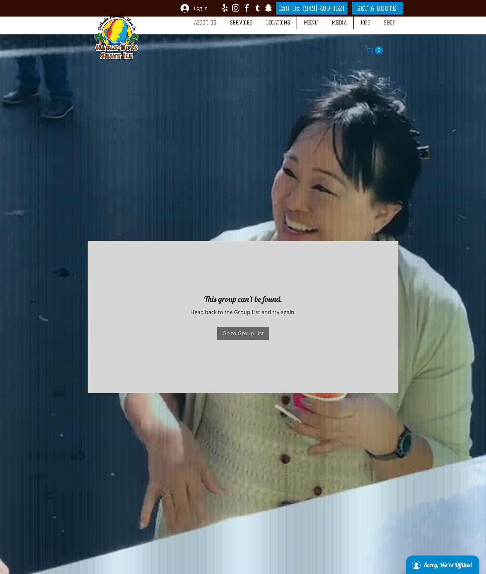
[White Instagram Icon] (236, 8)
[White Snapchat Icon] (268, 8)
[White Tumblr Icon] (258, 8)
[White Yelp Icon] (225, 8)
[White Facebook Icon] (247, 8)
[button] (205, 23)
